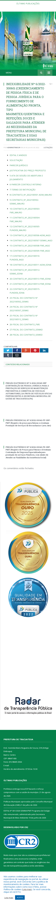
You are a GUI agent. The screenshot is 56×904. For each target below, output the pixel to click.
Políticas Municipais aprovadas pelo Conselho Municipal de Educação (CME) (29, 6)
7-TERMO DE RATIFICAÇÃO (22, 189)
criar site (21, 855)
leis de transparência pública (16, 865)
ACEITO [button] (20, 897)
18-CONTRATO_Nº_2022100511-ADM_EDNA (30, 264)
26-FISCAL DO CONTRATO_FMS (25, 324)
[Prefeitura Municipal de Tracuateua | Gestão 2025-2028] (28, 44)
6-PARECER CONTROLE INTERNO (25, 184)
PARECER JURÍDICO (19, 165)
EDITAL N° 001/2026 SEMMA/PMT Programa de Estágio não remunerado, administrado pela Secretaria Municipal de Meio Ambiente (27, 814)
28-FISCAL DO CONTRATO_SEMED (26, 334)
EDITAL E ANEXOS (18, 155)
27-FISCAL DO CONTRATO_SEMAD (26, 329)
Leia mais (27, 889)
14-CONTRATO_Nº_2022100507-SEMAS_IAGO (31, 240)
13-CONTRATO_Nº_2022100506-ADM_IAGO (30, 235)
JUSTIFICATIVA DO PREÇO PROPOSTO (28, 170)
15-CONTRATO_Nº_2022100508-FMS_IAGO (30, 245)
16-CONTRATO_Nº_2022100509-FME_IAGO (30, 250)
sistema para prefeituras (39, 855)
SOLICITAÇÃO (16, 160)
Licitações (48, 147)
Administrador (13, 147)
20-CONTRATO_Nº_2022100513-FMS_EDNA (30, 278)
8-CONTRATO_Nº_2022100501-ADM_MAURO (31, 194)
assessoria (23, 858)
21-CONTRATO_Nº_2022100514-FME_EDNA (30, 284)
